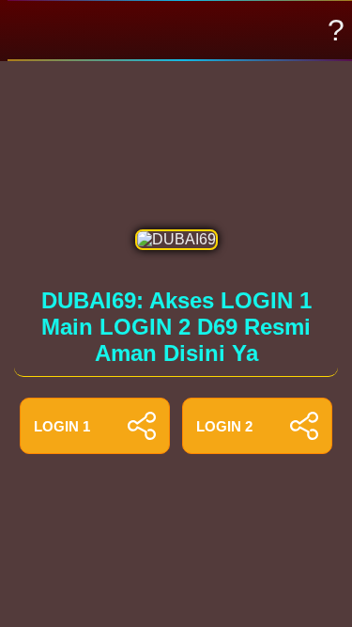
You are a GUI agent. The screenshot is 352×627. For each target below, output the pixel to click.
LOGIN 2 (224, 426)
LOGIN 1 (62, 426)
